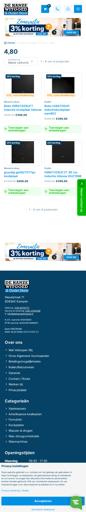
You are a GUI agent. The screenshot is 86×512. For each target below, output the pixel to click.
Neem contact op (81, 200)
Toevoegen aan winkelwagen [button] (18, 129)
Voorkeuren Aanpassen (43, 509)
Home (11, 42)
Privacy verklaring (10, 491)
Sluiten (25, 491)
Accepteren (43, 501)
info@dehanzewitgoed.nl (20, 313)
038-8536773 (22, 307)
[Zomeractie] (43, 27)
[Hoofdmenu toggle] (78, 9)
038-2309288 (32, 310)
